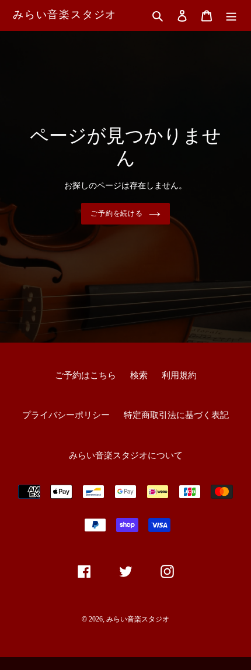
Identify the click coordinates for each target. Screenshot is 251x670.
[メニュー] (231, 15)
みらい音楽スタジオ (65, 14)
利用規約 (179, 375)
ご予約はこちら (85, 375)
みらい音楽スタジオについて (126, 455)
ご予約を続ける (117, 213)
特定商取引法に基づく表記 (176, 415)
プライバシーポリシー (66, 415)
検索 (139, 375)
